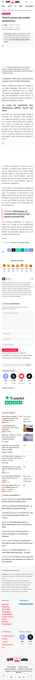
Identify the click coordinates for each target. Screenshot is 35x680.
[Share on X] (11, 677)
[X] (13, 378)
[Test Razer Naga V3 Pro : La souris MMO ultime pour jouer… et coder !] (28, 488)
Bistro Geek (6, 609)
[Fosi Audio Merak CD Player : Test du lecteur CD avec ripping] (28, 478)
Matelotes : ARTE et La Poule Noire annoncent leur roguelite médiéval (11, 437)
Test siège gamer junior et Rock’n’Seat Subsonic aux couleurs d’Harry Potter (17, 524)
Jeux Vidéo (6, 13)
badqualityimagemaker (9, 513)
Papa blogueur (7, 624)
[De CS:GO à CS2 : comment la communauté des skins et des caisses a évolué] (28, 458)
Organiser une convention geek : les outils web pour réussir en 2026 (10, 447)
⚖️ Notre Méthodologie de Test (7, 644)
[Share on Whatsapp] (15, 677)
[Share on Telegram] (28, 677)
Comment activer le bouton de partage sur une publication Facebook (15, 534)
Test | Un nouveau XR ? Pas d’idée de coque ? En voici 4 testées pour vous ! (17, 543)
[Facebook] (5, 378)
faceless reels (6, 540)
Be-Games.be (6, 611)
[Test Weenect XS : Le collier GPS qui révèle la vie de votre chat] (28, 469)
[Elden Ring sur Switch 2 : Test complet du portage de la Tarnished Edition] (28, 419)
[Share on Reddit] (24, 677)
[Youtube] (21, 378)
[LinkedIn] (32, 279)
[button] (3, 2)
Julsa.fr (4, 619)
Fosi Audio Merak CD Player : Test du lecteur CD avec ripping (11, 478)
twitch (27, 242)
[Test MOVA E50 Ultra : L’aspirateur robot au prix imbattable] (28, 428)
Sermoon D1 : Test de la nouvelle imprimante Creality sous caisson (17, 515)
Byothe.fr (5, 621)
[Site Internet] (30, 279)
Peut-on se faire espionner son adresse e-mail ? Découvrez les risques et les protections (17, 559)
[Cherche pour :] (14, 365)
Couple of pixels (7, 616)
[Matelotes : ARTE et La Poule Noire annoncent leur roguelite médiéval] (28, 437)
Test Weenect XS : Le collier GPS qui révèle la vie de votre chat (11, 469)
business (13, 242)
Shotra (4, 522)
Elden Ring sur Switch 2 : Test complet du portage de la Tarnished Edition (12, 418)
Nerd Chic (5, 604)
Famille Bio (6, 607)
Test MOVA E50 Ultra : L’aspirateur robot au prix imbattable (10, 427)
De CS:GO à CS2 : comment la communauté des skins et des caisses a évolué (12, 458)
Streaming (20, 242)
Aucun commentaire (9, 27)
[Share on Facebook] (7, 677)
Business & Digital (7, 452)
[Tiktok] (29, 378)
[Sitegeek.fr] (12, 2)
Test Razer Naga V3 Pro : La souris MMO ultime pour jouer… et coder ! (11, 487)
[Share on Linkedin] (20, 677)
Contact (4, 638)
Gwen (5, 25)
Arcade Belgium (7, 614)
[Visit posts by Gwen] (3, 279)
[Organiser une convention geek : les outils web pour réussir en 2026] (28, 448)
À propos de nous (8, 636)
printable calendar (7, 499)
